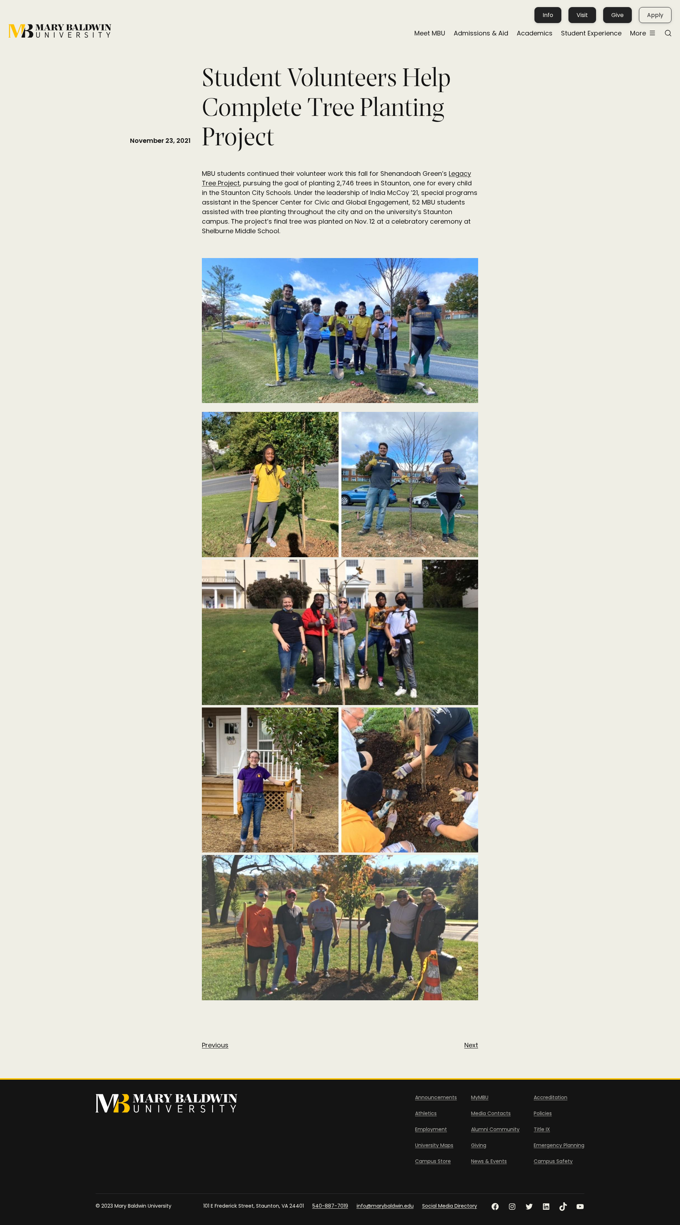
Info (548, 15)
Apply (655, 15)
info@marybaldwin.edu (385, 1205)
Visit (582, 15)
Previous (215, 1045)
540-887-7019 (330, 1205)
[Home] (59, 31)
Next (471, 1045)
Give (617, 15)
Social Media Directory (449, 1205)
